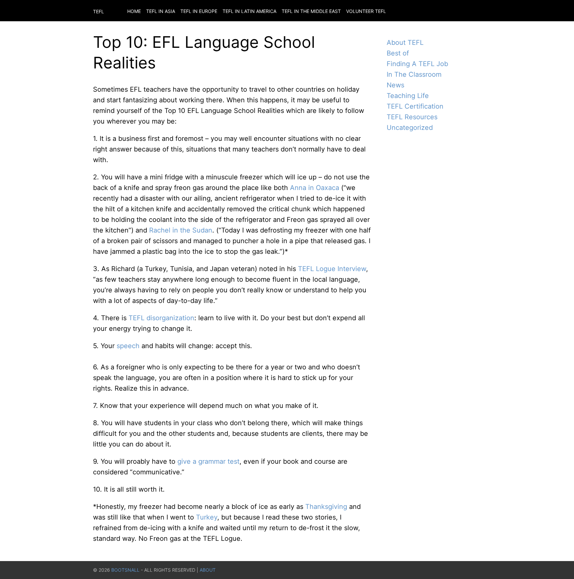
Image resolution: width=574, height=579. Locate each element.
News (395, 85)
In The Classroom (414, 74)
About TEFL (405, 43)
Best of (398, 53)
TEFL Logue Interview (332, 269)
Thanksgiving (326, 507)
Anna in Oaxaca (314, 188)
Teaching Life (408, 96)
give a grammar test (208, 461)
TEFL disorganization (161, 318)
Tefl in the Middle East (311, 11)
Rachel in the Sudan (180, 230)
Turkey (206, 517)
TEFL (98, 11)
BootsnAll (125, 570)
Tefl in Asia (160, 11)
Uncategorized (410, 128)
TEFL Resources (412, 117)
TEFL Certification (415, 106)
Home (134, 11)
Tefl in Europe (198, 11)
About (208, 570)
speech (128, 346)
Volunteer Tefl (366, 11)
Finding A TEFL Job (417, 64)
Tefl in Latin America (249, 11)
